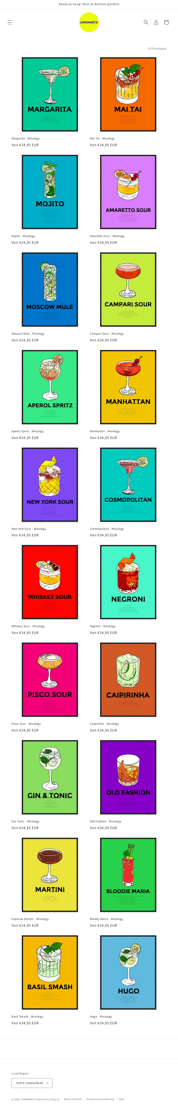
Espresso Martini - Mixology (30, 919)
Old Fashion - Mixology (105, 821)
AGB (121, 1099)
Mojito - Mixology (23, 236)
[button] (10, 22)
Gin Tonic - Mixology (25, 821)
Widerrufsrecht (73, 1099)
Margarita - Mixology (26, 138)
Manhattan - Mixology (105, 431)
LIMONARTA (28, 1099)
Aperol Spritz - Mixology (28, 431)
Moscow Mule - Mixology (28, 334)
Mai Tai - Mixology (102, 138)
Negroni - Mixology (103, 626)
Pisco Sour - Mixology (26, 724)
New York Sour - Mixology (29, 529)
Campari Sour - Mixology (107, 334)
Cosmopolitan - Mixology (107, 529)
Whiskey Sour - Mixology (28, 626)
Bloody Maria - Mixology (106, 919)
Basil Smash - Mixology (27, 1016)
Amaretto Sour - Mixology (107, 236)
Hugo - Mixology (101, 1016)
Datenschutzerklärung (100, 1099)
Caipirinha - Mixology (104, 724)
